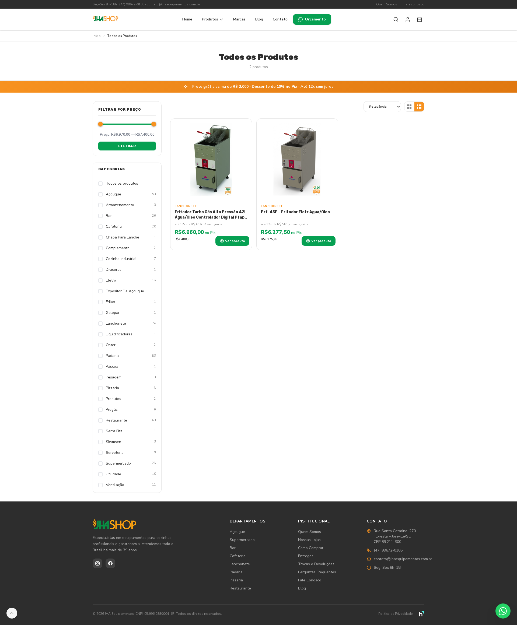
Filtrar (127, 146)
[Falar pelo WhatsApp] (503, 611)
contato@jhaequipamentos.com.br (173, 4)
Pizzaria (236, 580)
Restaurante (240, 588)
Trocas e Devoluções (316, 564)
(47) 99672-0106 (131, 4)
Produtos (210, 19)
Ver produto (235, 241)
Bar (233, 547)
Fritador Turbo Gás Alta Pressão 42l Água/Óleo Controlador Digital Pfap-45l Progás (210, 217)
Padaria (236, 572)
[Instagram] (97, 563)
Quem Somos (386, 4)
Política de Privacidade (395, 614)
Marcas (239, 19)
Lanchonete (240, 564)
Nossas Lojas (309, 539)
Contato (280, 19)
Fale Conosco (309, 580)
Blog (259, 19)
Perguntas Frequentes (317, 572)
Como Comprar (310, 547)
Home (187, 19)
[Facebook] (110, 563)
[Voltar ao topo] (11, 613)
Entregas (305, 556)
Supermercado (242, 539)
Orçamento (315, 19)
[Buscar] (396, 19)
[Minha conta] (408, 19)
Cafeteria (238, 556)
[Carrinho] (419, 19)
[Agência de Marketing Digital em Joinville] (421, 613)
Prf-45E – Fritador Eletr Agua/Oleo (295, 212)
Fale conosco (414, 4)
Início (97, 36)
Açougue (237, 531)
